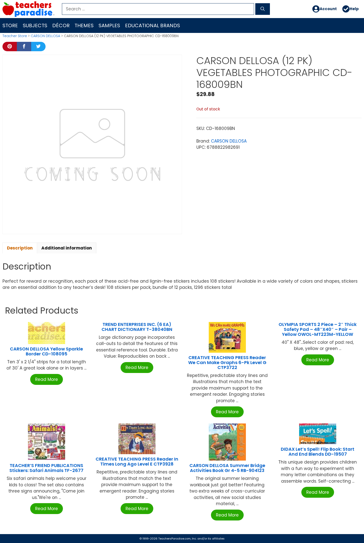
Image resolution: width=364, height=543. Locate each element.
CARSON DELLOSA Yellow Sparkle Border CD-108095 (46, 351)
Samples (109, 25)
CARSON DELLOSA (45, 35)
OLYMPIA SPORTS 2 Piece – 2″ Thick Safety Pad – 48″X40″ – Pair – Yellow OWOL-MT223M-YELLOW (318, 329)
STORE (10, 25)
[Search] (262, 9)
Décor (61, 25)
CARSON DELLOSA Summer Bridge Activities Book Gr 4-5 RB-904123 (227, 467)
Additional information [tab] (66, 248)
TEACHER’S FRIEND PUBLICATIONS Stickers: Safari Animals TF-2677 (46, 467)
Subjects (35, 25)
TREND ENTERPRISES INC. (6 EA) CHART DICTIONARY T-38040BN (137, 326)
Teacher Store (14, 35)
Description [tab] (20, 248)
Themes (84, 25)
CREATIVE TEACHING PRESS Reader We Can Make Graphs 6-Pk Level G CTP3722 (227, 362)
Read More (46, 379)
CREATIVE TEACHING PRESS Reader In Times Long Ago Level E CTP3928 (137, 461)
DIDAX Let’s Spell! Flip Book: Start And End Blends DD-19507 (317, 451)
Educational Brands (152, 25)
